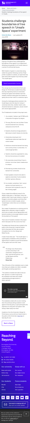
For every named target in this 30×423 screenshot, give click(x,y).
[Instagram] (12, 397)
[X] (8, 397)
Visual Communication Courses (12, 83)
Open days (18, 384)
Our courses (18, 370)
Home (3, 8)
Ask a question (19, 389)
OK (26, 414)
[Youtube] (22, 397)
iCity (3, 387)
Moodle (4, 384)
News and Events (11, 8)
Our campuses (19, 375)
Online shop (5, 373)
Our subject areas (20, 373)
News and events (6, 370)
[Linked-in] (17, 397)
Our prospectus (19, 387)
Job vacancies (5, 375)
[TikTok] (26, 397)
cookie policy (13, 418)
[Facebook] (3, 397)
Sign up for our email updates (17, 404)
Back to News (8, 323)
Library (4, 389)
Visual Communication (8, 10)
